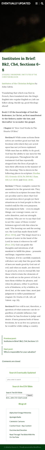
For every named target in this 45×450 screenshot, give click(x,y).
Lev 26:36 (13, 180)
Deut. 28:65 (28, 180)
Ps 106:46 (27, 176)
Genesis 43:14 (15, 176)
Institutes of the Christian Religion (18, 83)
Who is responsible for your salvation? (20, 350)
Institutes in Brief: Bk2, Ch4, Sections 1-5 (21, 339)
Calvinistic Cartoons (17, 421)
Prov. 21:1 (10, 244)
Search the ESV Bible (14, 392)
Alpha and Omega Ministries (20, 413)
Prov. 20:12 (10, 235)
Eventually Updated (16, 3)
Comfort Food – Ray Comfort (20, 426)
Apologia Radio (15, 417)
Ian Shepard (16, 74)
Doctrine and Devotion (18, 430)
